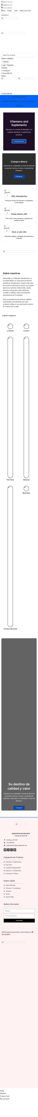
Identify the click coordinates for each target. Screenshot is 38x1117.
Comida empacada (10, 629)
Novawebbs (6, 934)
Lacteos (26, 331)
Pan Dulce (10, 480)
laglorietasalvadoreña (21, 833)
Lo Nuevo (10, 331)
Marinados (26, 493)
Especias (26, 480)
